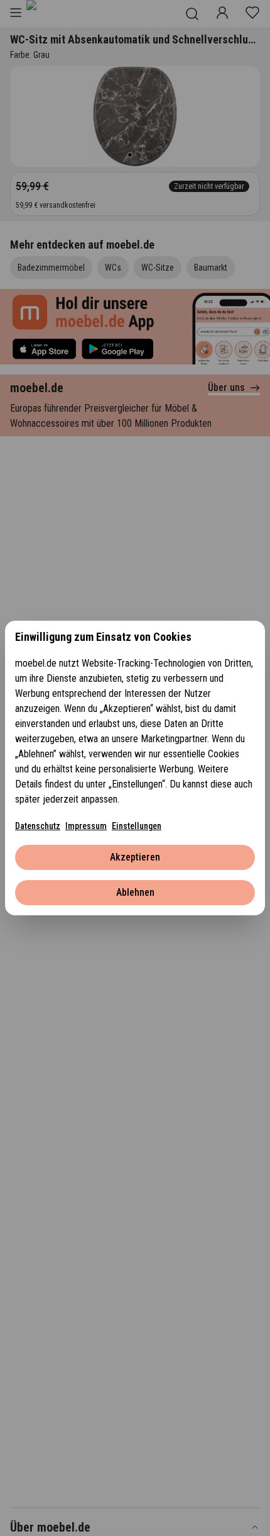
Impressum (86, 826)
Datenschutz (37, 826)
